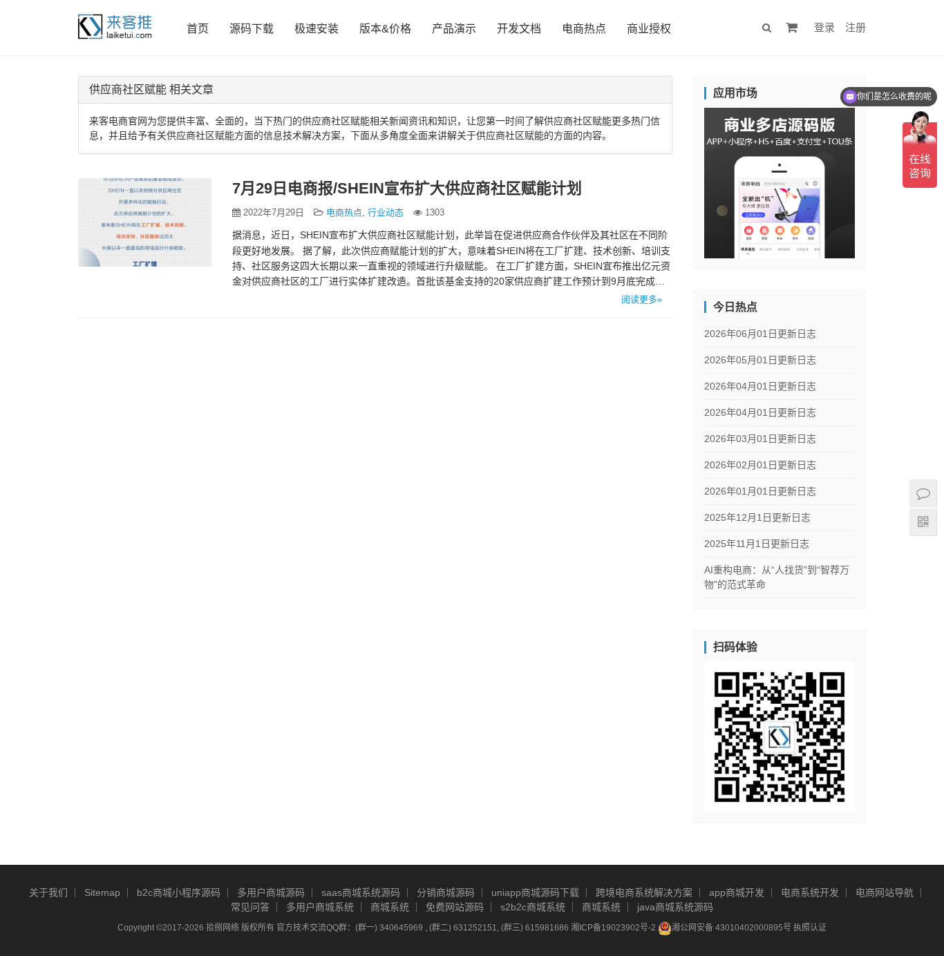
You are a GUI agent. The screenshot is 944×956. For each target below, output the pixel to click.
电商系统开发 (810, 892)
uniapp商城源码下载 (535, 892)
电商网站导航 (885, 892)
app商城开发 (736, 892)
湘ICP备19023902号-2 (613, 928)
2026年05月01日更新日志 (760, 359)
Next (879, 179)
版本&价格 (385, 29)
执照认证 (810, 928)
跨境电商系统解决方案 (644, 892)
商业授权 (649, 29)
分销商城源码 (446, 892)
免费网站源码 (455, 906)
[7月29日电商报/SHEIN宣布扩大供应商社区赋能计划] (144, 222)
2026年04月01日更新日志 (760, 386)
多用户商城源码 (271, 892)
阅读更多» (641, 299)
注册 (855, 27)
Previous (680, 179)
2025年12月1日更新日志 (757, 517)
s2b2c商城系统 (532, 906)
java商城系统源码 (675, 906)
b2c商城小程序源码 (178, 892)
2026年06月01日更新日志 (760, 333)
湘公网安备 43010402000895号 (731, 928)
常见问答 (250, 906)
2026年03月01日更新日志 (760, 438)
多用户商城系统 (320, 906)
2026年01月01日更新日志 (760, 491)
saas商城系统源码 (360, 892)
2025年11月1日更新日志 (756, 543)
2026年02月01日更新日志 (760, 464)
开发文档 (519, 29)
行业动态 (386, 212)
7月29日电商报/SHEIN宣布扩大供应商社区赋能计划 (407, 188)
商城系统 (389, 906)
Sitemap (102, 892)
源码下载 (251, 29)
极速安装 (316, 29)
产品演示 (454, 29)
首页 (198, 29)
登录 (824, 27)
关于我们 (48, 892)
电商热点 (584, 29)
